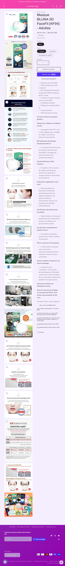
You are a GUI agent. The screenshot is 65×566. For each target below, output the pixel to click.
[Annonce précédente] (3, 2)
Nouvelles (12, 527)
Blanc (40, 44)
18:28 (38, 324)
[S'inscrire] (29, 539)
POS (17, 561)
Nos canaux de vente (23, 527)
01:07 (38, 308)
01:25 (38, 313)
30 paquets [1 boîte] (45, 55)
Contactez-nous (51, 527)
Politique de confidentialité (54, 563)
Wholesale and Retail (38, 527)
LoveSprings (12, 561)
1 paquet (41, 51)
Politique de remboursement (40, 561)
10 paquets (52, 51)
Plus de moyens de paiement (48, 78)
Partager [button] (41, 332)
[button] (4, 6)
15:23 (38, 318)
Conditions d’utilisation (55, 561)
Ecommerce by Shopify (26, 561)
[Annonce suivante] (61, 2)
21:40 (38, 327)
